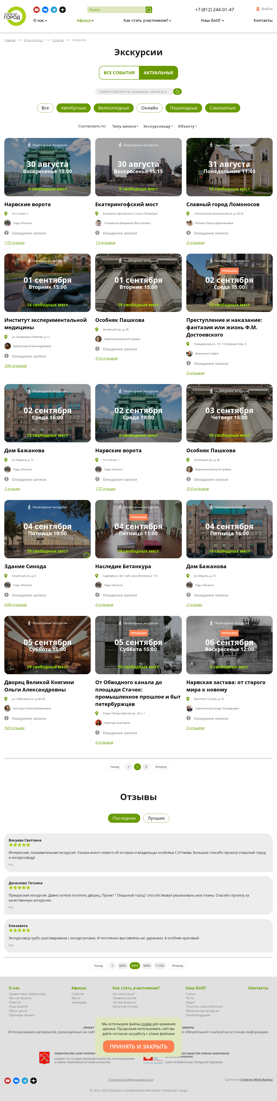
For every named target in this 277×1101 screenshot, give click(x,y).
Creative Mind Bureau (256, 1079)
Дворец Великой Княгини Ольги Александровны (39, 686)
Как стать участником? (146, 20)
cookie (146, 1024)
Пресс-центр (18, 1011)
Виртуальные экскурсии (202, 1011)
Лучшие (156, 818)
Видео (190, 1002)
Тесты (190, 998)
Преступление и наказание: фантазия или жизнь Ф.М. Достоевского (224, 327)
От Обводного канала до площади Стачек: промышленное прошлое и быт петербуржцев (138, 693)
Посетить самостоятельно (204, 1006)
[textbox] (126, 126)
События (77, 994)
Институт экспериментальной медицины (45, 323)
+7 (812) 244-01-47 (214, 9)
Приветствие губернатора (27, 994)
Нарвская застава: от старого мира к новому (226, 686)
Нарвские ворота (27, 204)
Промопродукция (197, 1015)
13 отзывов (105, 242)
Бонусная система (125, 1006)
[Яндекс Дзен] (62, 9)
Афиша (84, 20)
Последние (124, 818)
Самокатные (223, 108)
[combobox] (126, 126)
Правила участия (124, 998)
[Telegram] (54, 9)
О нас (39, 20)
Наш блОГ (211, 20)
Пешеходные (184, 108)
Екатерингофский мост (126, 204)
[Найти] (149, 9)
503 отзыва (14, 727)
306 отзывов (15, 365)
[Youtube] (36, 9)
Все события (119, 73)
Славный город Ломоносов (222, 204)
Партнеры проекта (22, 1015)
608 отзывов (15, 604)
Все (45, 108)
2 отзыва (12, 488)
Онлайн (149, 108)
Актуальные (158, 73)
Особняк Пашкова (120, 319)
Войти (267, 8)
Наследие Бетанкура (123, 566)
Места (75, 998)
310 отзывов (106, 358)
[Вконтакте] (45, 9)
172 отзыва (14, 242)
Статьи (190, 994)
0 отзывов (195, 242)
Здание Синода (25, 566)
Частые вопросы (124, 1002)
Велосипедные (113, 108)
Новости (15, 1002)
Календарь (79, 1002)
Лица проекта (18, 1006)
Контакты (263, 20)
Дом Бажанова (24, 450)
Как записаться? (124, 994)
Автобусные (73, 108)
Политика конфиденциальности (130, 1079)
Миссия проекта (20, 998)
